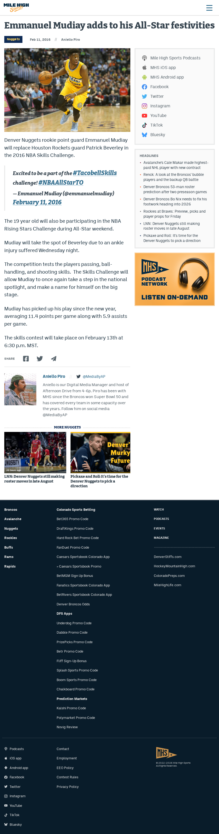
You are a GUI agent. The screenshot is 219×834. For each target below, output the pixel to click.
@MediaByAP (94, 376)
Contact (63, 749)
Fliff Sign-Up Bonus (72, 661)
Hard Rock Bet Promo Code (78, 538)
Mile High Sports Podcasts (175, 57)
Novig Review (67, 727)
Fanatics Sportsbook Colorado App (83, 585)
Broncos (10, 510)
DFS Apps (64, 614)
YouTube (158, 115)
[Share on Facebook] (26, 359)
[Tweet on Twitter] (40, 359)
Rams (9, 557)
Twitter (157, 96)
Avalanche (12, 519)
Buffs (8, 547)
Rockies (10, 538)
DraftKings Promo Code (75, 529)
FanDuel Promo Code (73, 547)
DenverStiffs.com (168, 557)
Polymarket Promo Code (76, 718)
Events (159, 528)
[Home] (16, 7)
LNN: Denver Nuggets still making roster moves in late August (34, 479)
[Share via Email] (54, 359)
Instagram (160, 105)
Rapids (10, 566)
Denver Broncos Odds (73, 604)
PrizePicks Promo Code (75, 642)
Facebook (159, 86)
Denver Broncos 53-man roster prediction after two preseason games (175, 189)
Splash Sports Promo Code (77, 670)
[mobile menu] (209, 7)
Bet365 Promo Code (72, 519)
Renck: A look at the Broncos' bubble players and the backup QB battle (173, 177)
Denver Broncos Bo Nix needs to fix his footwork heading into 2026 (175, 201)
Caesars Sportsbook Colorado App (83, 557)
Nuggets (13, 39)
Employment (67, 758)
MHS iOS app (163, 67)
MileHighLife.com (167, 585)
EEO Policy (65, 768)
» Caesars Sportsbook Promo (79, 566)
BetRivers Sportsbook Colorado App (84, 595)
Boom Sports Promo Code (77, 680)
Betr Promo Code (70, 651)
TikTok (156, 125)
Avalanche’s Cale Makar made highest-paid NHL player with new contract (176, 165)
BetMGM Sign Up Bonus (75, 576)
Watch (159, 509)
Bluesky (157, 134)
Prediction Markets (72, 699)
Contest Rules (67, 777)
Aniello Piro (70, 40)
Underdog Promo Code (74, 623)
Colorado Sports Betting (76, 510)
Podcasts (161, 519)
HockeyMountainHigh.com (174, 566)
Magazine (161, 538)
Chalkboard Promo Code (76, 689)
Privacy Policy (68, 787)
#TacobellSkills (95, 173)
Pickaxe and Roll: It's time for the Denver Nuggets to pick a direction (99, 481)
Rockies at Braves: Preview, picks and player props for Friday (174, 213)
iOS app (15, 758)
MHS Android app (167, 77)
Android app (19, 768)
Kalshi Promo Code (71, 708)
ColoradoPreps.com (169, 576)
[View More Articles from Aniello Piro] (20, 389)
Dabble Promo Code (72, 632)
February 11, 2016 (37, 203)
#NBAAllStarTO (60, 183)
